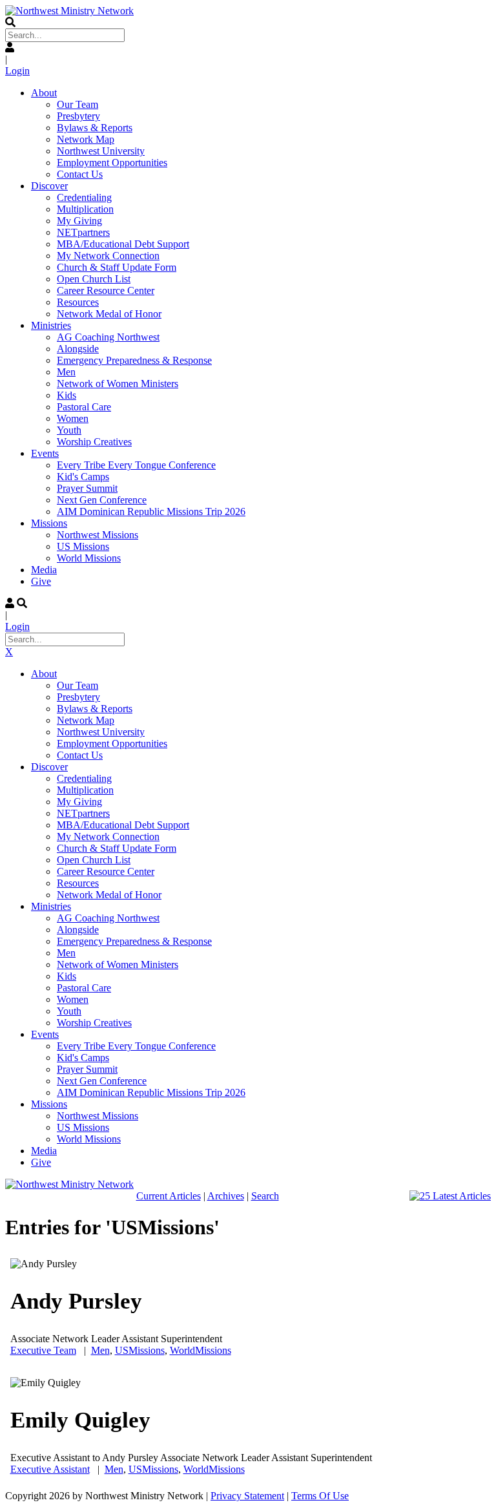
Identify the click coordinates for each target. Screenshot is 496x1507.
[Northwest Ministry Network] (69, 10)
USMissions (140, 1350)
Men (100, 1350)
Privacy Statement (247, 1495)
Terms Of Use (320, 1495)
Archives (225, 1195)
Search (265, 1195)
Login (17, 70)
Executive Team (43, 1350)
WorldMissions (200, 1350)
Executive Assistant (50, 1469)
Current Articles (168, 1195)
